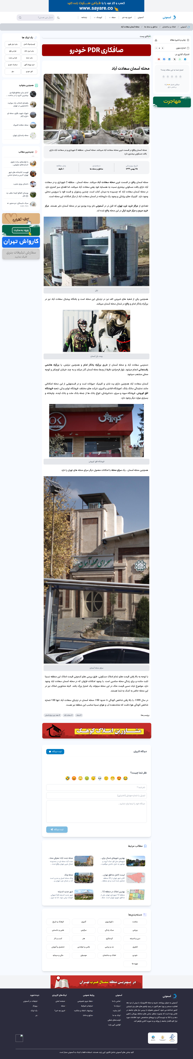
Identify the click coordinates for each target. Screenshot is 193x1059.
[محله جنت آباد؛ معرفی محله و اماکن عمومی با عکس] (70, 861)
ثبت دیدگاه (57, 751)
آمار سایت (116, 1010)
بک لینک (34, 1010)
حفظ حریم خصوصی (85, 1001)
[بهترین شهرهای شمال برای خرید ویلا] (122, 861)
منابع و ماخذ (88, 1015)
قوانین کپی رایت (114, 1024)
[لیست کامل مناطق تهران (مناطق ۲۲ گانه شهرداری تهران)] (122, 878)
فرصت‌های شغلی (114, 1020)
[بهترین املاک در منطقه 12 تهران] (122, 894)
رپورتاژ (35, 1006)
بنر (36, 1015)
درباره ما (117, 1006)
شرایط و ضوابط (87, 1006)
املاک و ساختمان (169, 27)
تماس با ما (116, 1001)
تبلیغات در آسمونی (30, 1001)
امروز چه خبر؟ (59, 1010)
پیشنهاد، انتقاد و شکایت (83, 1010)
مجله (63, 1006)
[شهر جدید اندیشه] (70, 894)
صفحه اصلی (60, 1001)
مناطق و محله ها (150, 27)
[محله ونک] (70, 878)
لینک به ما (116, 1015)
